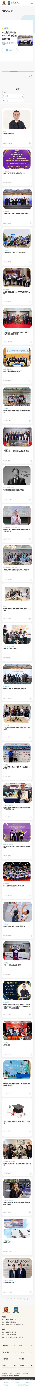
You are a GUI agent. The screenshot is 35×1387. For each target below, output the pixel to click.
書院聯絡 (4, 1373)
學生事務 (21, 1359)
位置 (11, 1373)
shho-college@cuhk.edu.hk (14, 1325)
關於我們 (5, 1345)
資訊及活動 (6, 1352)
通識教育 (21, 1365)
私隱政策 (25, 1373)
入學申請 (5, 1359)
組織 (20, 1345)
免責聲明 (17, 1373)
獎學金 (4, 1365)
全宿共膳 (21, 1352)
